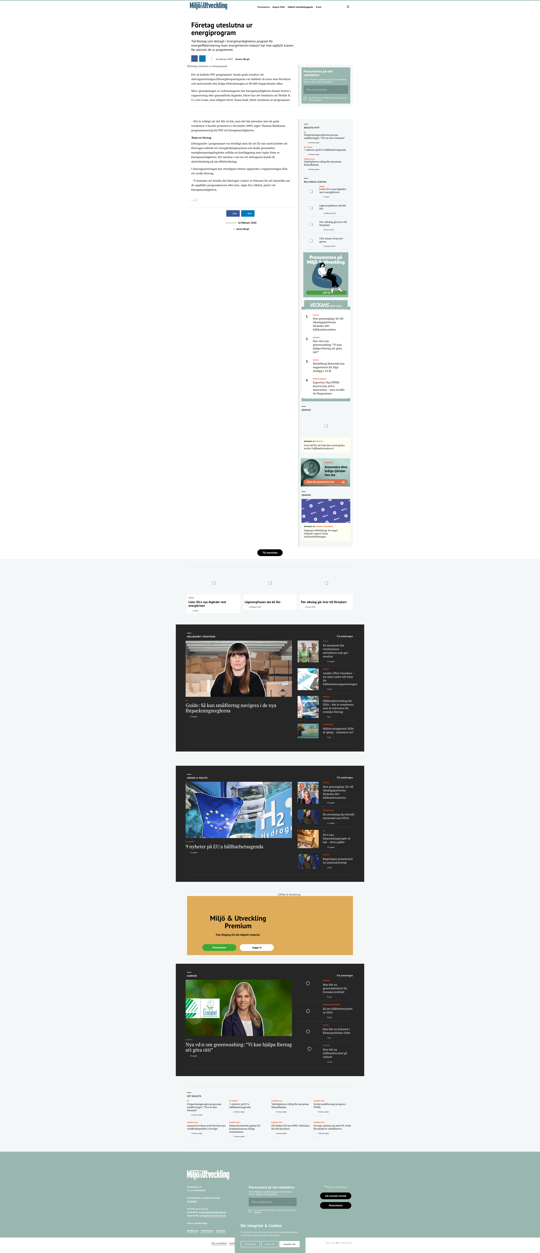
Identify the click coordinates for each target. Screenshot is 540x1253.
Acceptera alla (290, 1244)
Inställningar (250, 1244)
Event (318, 7)
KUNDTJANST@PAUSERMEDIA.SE (212, 1212)
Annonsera (220, 1230)
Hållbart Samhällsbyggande (300, 7)
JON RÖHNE (192, 1201)
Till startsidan (270, 552)
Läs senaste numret (335, 1195)
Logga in (257, 947)
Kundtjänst (235, 1243)
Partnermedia (207, 1230)
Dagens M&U (279, 7)
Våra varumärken (219, 1243)
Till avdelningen (345, 636)
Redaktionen (192, 1230)
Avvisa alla (269, 1244)
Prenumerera (263, 7)
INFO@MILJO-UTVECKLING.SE (213, 1216)
